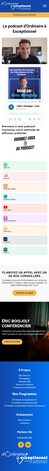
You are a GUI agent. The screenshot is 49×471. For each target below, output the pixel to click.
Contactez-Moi (24, 381)
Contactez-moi (24, 437)
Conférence (24, 423)
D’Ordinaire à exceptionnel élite (24, 403)
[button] (21, 445)
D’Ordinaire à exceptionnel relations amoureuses (24, 406)
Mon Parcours (24, 375)
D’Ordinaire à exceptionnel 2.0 (24, 400)
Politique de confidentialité (24, 387)
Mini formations (24, 420)
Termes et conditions (24, 384)
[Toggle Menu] (45, 6)
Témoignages (24, 378)
